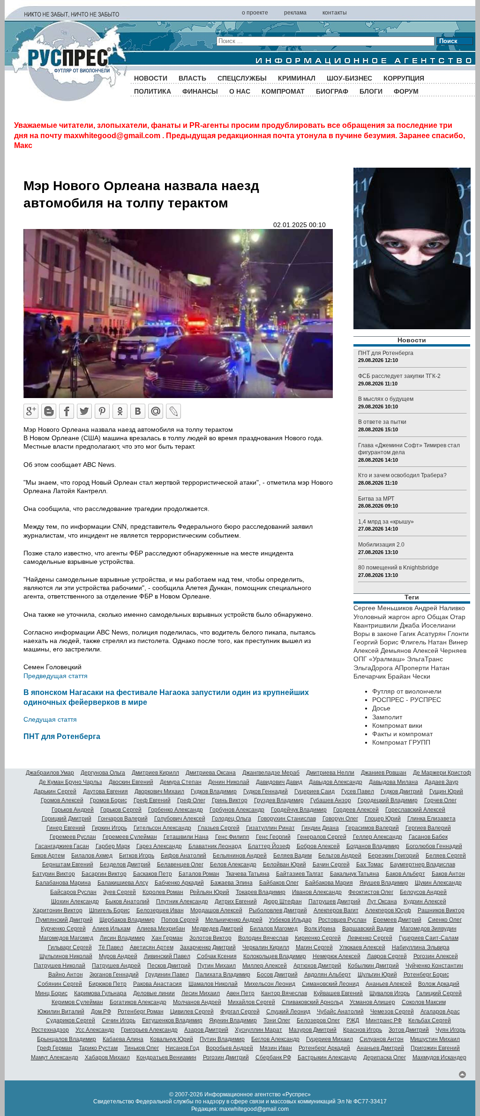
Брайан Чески (409, 676)
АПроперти (412, 668)
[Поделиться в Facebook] (66, 411)
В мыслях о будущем (385, 399)
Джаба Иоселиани (428, 625)
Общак (437, 617)
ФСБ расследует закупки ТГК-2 (399, 376)
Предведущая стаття (55, 676)
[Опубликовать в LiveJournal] (173, 411)
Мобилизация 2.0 (381, 544)
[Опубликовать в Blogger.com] (48, 411)
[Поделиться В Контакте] (137, 411)
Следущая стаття (50, 719)
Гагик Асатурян (422, 633)
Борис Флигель (403, 642)
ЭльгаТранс (425, 659)
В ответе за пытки (382, 422)
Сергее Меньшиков (382, 608)
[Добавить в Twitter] (84, 411)
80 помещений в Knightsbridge (398, 567)
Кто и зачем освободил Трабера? (402, 475)
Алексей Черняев (439, 650)
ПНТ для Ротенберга (61, 736)
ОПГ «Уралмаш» (379, 659)
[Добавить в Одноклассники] (120, 411)
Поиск (448, 40)
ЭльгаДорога (373, 668)
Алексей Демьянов (382, 650)
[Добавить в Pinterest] (102, 411)
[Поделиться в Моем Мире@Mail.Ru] (155, 411)
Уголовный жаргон (381, 617)
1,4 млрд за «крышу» (386, 521)
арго (418, 617)
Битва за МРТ (376, 498)
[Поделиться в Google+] (30, 411)
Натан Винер (448, 642)
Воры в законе (375, 633)
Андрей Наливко (439, 608)
